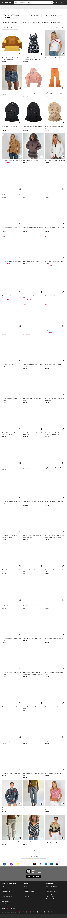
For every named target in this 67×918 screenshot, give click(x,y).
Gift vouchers (49, 889)
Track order (4, 889)
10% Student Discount (7, 896)
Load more (33, 856)
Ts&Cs (57, 915)
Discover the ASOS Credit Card (53, 898)
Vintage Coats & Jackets (49, 15)
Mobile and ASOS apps (51, 886)
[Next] (63, 15)
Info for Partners (50, 896)
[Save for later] (20, 54)
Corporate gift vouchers (51, 891)
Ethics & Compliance (7, 903)
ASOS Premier (5, 894)
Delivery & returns (6, 891)
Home (3, 11)
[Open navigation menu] (2, 2)
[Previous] (29, 15)
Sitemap (4, 898)
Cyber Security (27, 896)
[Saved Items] (61, 2)
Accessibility (62, 915)
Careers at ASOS (28, 889)
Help (3, 886)
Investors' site (27, 894)
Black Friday (49, 894)
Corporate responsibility (29, 891)
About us (26, 886)
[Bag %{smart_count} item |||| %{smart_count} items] (65, 2)
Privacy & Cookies (50, 915)
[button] (19, 912)
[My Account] (57, 2)
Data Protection (5, 901)
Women (9, 11)
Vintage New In (35, 15)
